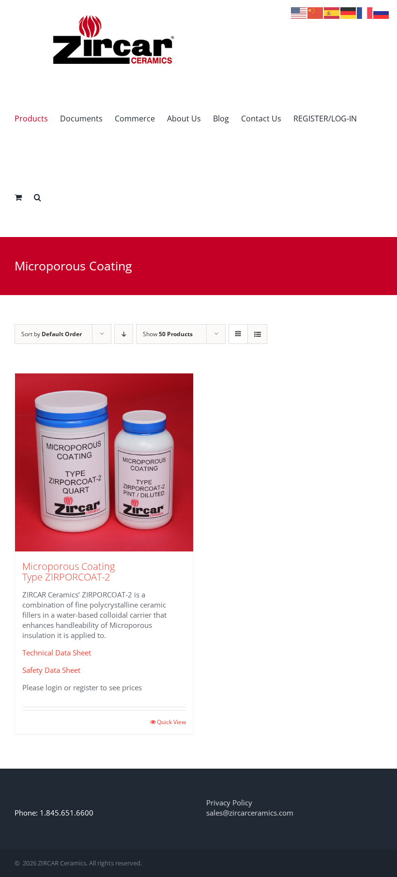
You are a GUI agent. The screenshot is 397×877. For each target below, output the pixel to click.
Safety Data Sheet (51, 670)
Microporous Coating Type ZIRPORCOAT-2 (68, 571)
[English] (299, 12)
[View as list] (257, 334)
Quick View (171, 722)
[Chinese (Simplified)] (315, 12)
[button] (37, 197)
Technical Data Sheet (56, 652)
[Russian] (381, 12)
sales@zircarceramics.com (249, 813)
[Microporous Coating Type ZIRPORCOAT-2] (104, 462)
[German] (348, 12)
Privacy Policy (229, 802)
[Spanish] (332, 12)
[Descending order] (123, 334)
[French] (365, 12)
